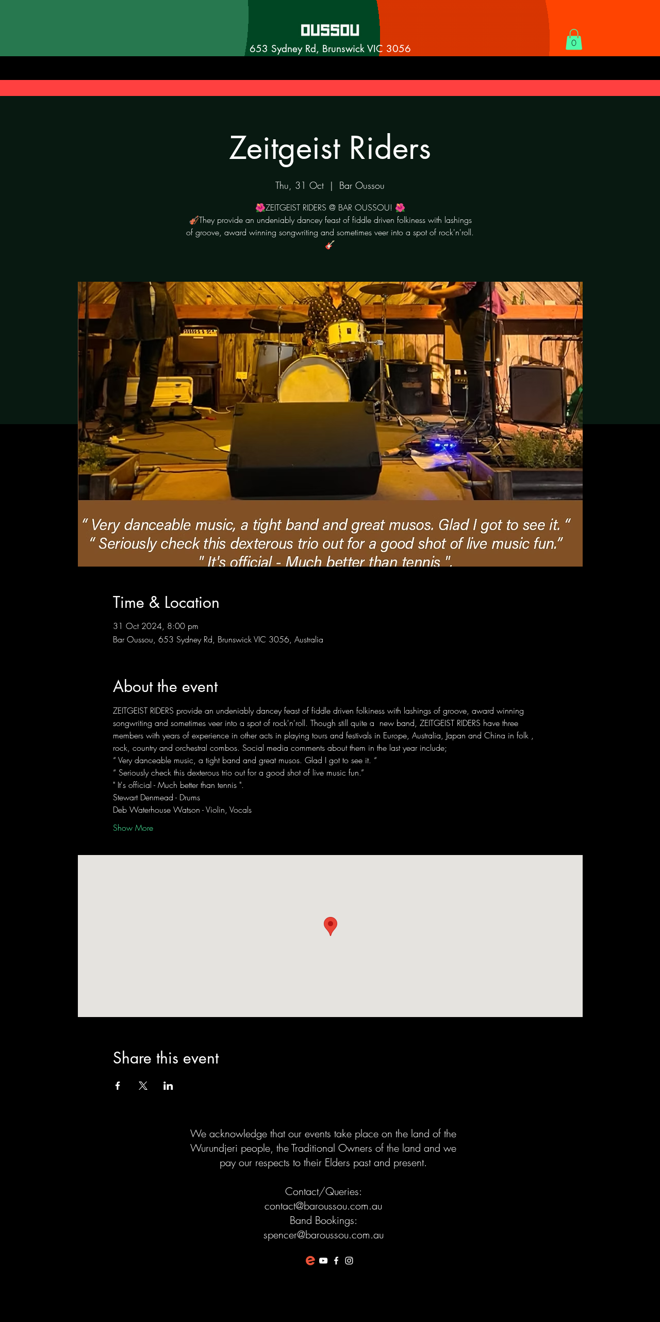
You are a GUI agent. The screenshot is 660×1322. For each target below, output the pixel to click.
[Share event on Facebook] (118, 1086)
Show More (133, 827)
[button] (574, 39)
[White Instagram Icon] (349, 1260)
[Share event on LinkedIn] (168, 1086)
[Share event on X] (143, 1086)
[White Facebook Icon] (336, 1260)
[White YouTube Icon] (323, 1260)
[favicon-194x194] (310, 1260)
